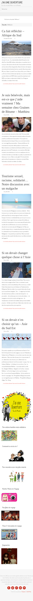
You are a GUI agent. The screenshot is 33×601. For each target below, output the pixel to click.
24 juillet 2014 (7, 191)
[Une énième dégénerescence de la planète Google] (16, 587)
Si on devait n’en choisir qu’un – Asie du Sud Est (14, 324)
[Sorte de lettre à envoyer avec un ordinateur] (24, 587)
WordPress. (29, 591)
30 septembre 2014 (8, 38)
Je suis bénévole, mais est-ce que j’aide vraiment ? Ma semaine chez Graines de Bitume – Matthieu (16, 103)
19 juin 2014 (6, 260)
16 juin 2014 (6, 331)
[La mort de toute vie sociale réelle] (8, 587)
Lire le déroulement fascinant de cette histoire (14, 83)
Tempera (23, 591)
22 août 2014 (6, 115)
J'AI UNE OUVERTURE (12, 2)
